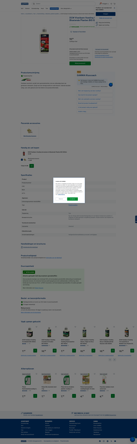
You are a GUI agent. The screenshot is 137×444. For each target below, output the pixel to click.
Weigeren (61, 198)
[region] (69, 190)
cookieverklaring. (61, 194)
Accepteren (72, 198)
